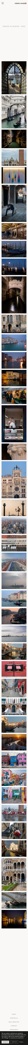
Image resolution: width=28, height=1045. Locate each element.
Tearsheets (14, 1029)
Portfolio (14, 1018)
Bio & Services (14, 1022)
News (14, 1014)
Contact (14, 1025)
